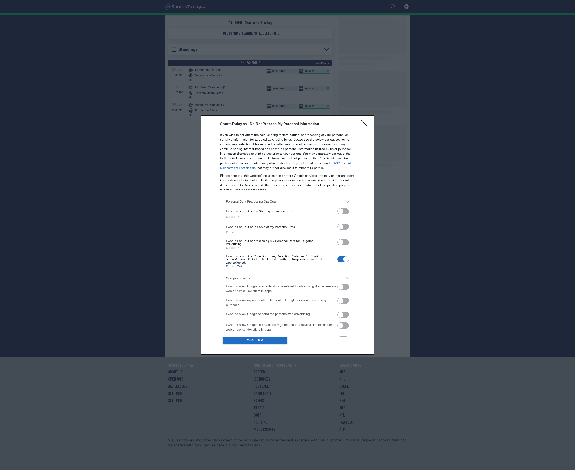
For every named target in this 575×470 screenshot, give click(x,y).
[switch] (343, 211)
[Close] (365, 124)
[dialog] (287, 235)
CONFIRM (255, 340)
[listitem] (287, 201)
